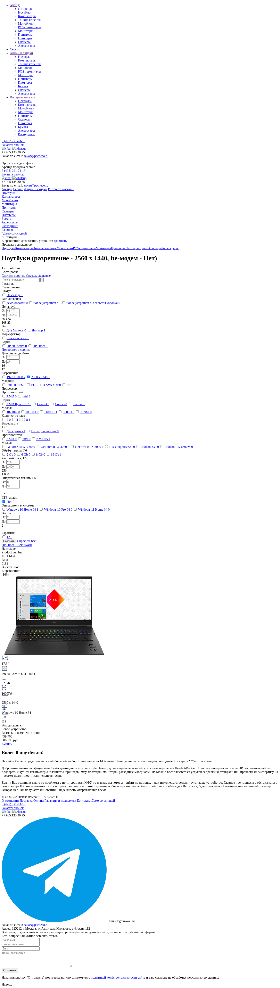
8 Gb (40, 454)
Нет (10, 501)
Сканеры (24, 42)
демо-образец (17, 303)
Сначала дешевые (38, 275)
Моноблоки (26, 23)
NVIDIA (43, 439)
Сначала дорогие (13, 275)
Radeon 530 (150, 446)
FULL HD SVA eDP (46, 385)
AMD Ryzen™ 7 (18, 404)
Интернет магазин (22, 97)
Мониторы (25, 31)
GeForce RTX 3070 (55, 446)
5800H (68, 412)
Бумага (23, 86)
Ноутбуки (25, 12)
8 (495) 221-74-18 (13, 141)
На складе (15, 295)
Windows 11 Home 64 (94, 509)
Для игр (38, 330)
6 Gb (25, 454)
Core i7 (79, 404)
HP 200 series (17, 346)
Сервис (15, 49)
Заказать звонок (13, 145)
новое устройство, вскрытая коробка (93, 303)
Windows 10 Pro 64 (58, 509)
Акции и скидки (21, 53)
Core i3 (43, 404)
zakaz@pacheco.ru (36, 156)
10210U (13, 412)
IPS (70, 385)
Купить (7, 744)
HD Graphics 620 (122, 446)
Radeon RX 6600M (179, 446)
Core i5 (61, 404)
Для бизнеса (16, 330)
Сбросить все (26, 541)
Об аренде (25, 8)
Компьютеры (27, 16)
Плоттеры (25, 38)
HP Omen (40, 346)
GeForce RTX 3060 (21, 446)
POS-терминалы (29, 27)
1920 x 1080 (16, 377)
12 (9, 537)
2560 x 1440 (40, 377)
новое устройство (47, 303)
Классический (18, 338)
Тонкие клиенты (29, 20)
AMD (11, 396)
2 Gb (11, 454)
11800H (50, 412)
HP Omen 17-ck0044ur (17, 545)
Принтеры (25, 34)
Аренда (15, 5)
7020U (86, 412)
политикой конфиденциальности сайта (118, 977)
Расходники (26, 134)
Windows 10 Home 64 (22, 509)
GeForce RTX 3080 (89, 446)
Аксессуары (26, 45)
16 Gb (56, 454)
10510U (32, 412)
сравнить (60, 240)
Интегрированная (45, 431)
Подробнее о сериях (16, 349)
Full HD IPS (16, 385)
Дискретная (16, 431)
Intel (26, 396)
